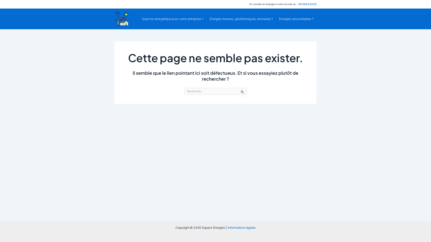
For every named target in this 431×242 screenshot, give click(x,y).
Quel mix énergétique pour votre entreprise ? (173, 19)
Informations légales (242, 227)
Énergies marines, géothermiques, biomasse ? (241, 19)
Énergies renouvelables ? (296, 19)
